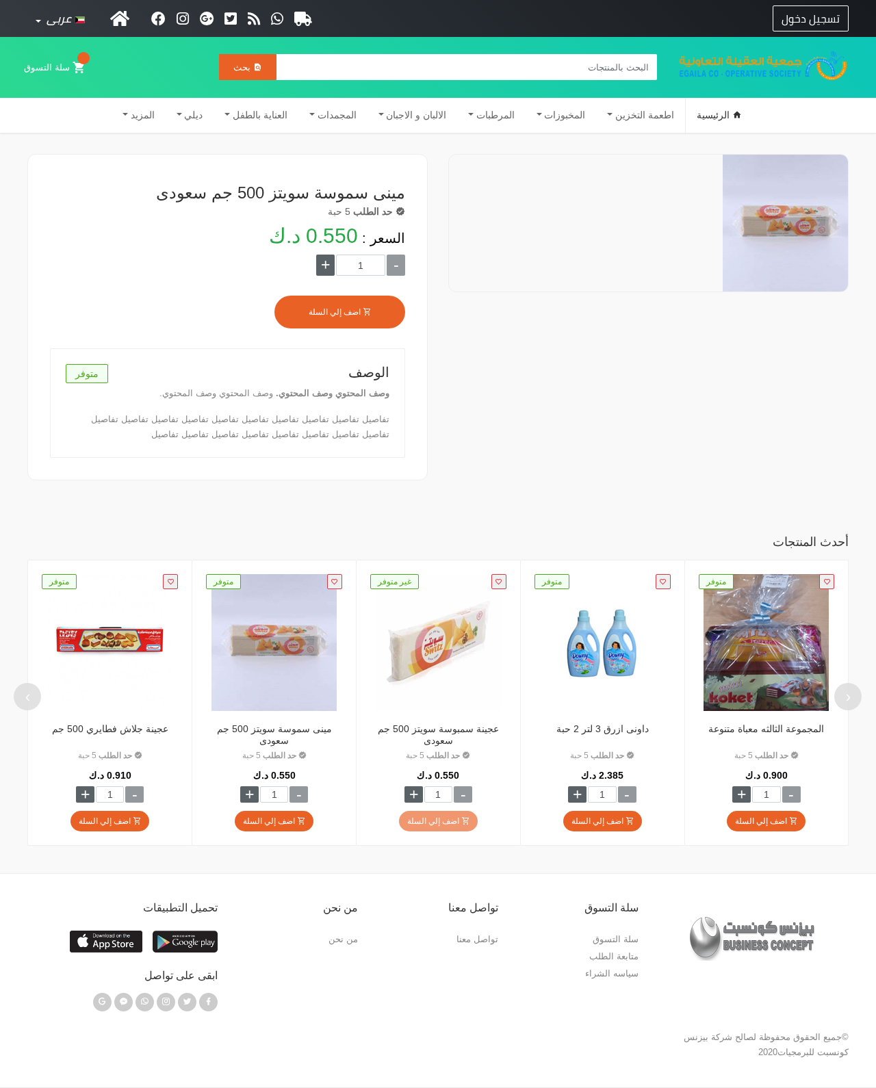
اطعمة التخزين (644, 114)
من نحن (343, 939)
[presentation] (848, 696)
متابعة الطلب (614, 956)
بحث (243, 67)
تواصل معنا (477, 939)
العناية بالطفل (260, 114)
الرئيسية (714, 114)
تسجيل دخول (811, 18)
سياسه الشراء (612, 973)
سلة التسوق (48, 67)
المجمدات (337, 114)
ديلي (193, 114)
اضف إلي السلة (336, 312)
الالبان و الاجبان (416, 114)
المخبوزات (564, 114)
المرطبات (495, 114)
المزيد (143, 114)
